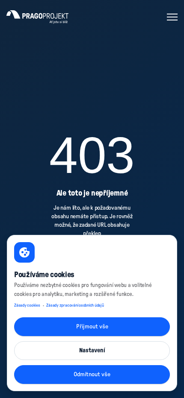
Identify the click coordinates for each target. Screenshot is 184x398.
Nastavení (92, 351)
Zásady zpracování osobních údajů (75, 305)
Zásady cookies (27, 305)
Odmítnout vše (92, 375)
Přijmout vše (92, 327)
